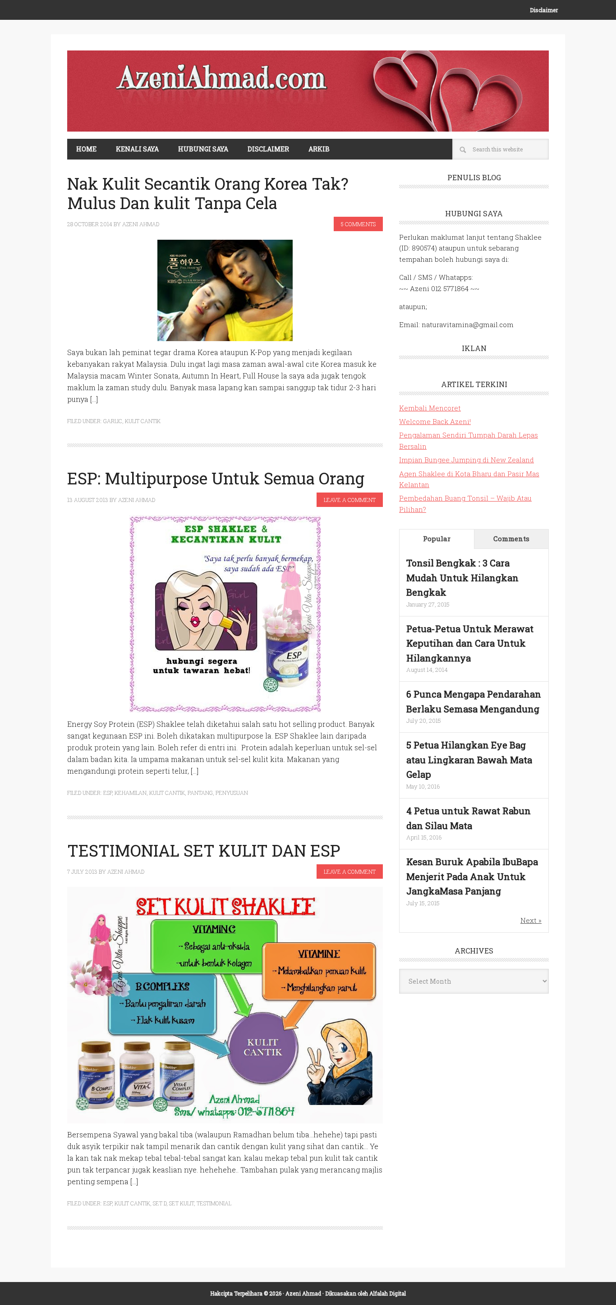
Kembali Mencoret (430, 407)
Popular (437, 538)
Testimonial (214, 1203)
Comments (511, 538)
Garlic (112, 420)
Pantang (200, 792)
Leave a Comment (350, 499)
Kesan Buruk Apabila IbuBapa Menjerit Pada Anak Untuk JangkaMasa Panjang (472, 876)
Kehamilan (131, 792)
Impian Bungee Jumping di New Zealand (466, 459)
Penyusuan (232, 792)
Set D (159, 1203)
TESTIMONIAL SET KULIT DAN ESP (203, 850)
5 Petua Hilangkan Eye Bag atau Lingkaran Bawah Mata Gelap (469, 759)
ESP (107, 792)
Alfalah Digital (387, 1293)
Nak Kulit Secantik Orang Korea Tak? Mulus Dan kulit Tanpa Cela (208, 193)
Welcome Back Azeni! (435, 421)
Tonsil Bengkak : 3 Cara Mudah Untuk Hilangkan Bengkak (462, 577)
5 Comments (358, 224)
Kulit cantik (143, 420)
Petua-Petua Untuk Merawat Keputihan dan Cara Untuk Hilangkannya (469, 643)
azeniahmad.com (308, 91)
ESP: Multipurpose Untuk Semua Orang (215, 478)
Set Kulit (181, 1203)
